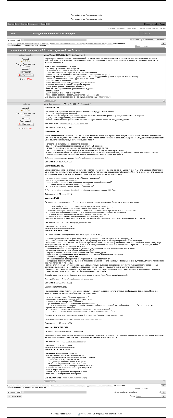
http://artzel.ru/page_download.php (74, 124)
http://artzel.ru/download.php (74, 341)
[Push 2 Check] (85, 414)
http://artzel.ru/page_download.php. (79, 279)
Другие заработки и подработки (100, 43)
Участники (131, 28)
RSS (48, 24)
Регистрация (33, 24)
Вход (43, 24)
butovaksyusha (25, 55)
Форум (11, 24)
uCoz (120, 414)
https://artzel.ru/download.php (75, 378)
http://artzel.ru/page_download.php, (68, 190)
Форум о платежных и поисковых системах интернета (28, 43)
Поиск (156, 28)
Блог (17, 24)
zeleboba (26, 104)
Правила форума (145, 28)
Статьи (24, 24)
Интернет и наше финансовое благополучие (68, 43)
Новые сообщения (117, 28)
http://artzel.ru (104, 97)
